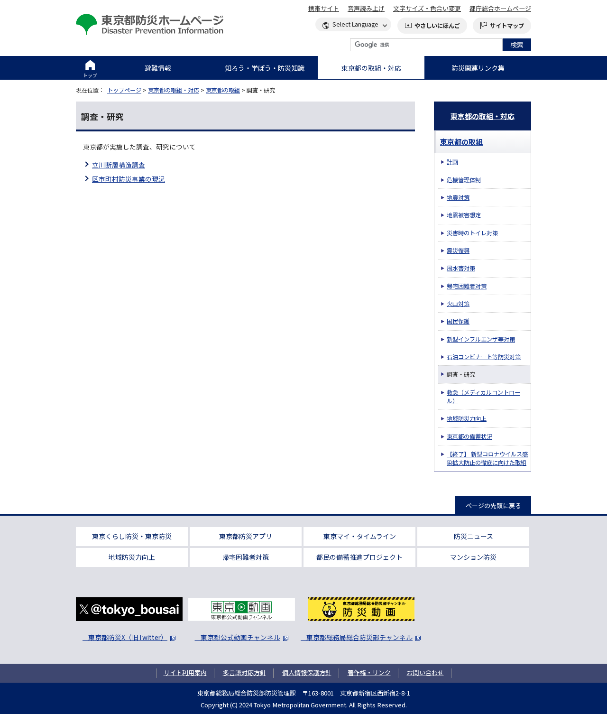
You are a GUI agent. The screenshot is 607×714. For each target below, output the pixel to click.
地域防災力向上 (467, 418)
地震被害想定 (464, 215)
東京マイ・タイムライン (359, 536)
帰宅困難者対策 (467, 286)
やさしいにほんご (437, 25)
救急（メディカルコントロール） (483, 396)
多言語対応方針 (244, 672)
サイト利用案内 (185, 672)
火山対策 (458, 303)
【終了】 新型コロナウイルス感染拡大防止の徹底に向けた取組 (487, 458)
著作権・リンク (369, 672)
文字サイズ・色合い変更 (427, 8)
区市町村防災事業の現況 (128, 179)
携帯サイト (323, 8)
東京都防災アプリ (245, 536)
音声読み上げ (366, 8)
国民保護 (458, 321)
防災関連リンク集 (478, 68)
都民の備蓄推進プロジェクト (359, 557)
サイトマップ (507, 25)
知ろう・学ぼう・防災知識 (264, 68)
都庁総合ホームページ (500, 8)
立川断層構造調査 (118, 164)
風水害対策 (461, 268)
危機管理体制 (464, 180)
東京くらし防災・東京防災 (132, 536)
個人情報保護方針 (306, 672)
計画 (452, 162)
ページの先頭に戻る (493, 505)
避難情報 (158, 68)
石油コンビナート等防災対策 (484, 356)
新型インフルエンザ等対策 (481, 339)
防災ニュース (473, 536)
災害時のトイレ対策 (472, 233)
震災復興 (458, 250)
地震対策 (458, 197)
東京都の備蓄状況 (469, 436)
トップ (90, 75)
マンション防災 (473, 557)
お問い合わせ (425, 672)
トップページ (124, 90)
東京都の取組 (223, 90)
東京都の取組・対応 (371, 68)
